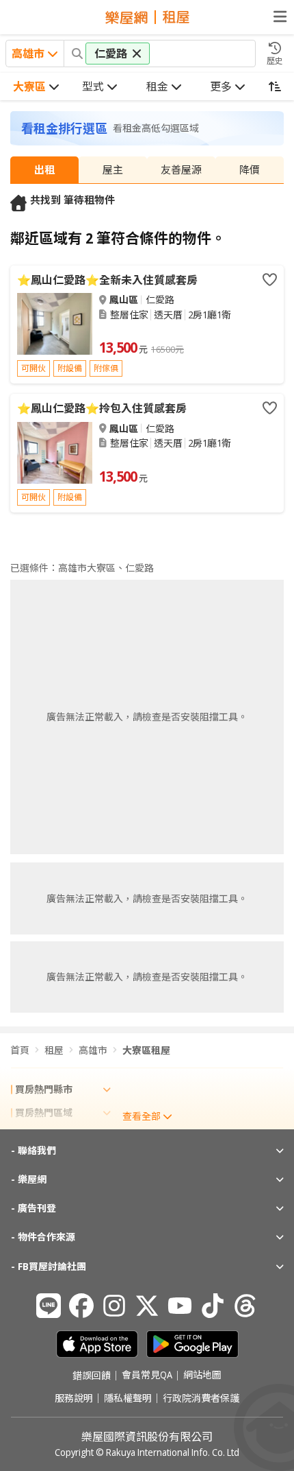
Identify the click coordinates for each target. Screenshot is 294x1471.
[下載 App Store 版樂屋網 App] (97, 1344)
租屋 (54, 1050)
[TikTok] (212, 1305)
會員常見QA (147, 1375)
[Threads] (245, 1305)
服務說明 (74, 1398)
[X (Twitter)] (147, 1305)
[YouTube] (180, 1305)
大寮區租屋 (146, 1050)
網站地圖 (202, 1375)
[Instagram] (114, 1305)
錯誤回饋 (91, 1375)
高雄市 (93, 1050)
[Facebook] (81, 1305)
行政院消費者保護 (201, 1398)
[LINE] (48, 1305)
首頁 (19, 1050)
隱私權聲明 (128, 1398)
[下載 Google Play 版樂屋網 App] (192, 1344)
